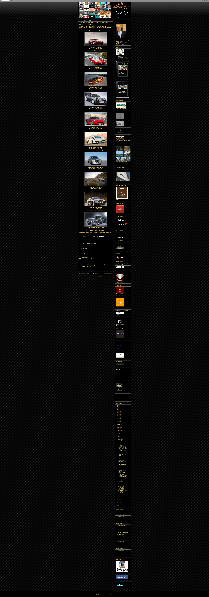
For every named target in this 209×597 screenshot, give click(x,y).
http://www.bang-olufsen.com (121, 512)
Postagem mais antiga (108, 273)
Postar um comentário (84, 268)
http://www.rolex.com (119, 546)
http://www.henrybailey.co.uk (121, 528)
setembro (120, 428)
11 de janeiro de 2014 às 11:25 (86, 255)
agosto (119, 430)
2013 (118, 498)
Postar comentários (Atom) (97, 276)
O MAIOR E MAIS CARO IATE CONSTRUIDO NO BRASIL (122, 464)
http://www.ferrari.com (120, 523)
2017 (118, 418)
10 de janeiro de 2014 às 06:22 (86, 244)
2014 (118, 423)
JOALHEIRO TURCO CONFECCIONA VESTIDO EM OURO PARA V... (122, 454)
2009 (118, 504)
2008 (118, 505)
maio (119, 434)
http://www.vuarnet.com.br (120, 553)
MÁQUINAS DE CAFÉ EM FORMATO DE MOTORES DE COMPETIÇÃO (122, 488)
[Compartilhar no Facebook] (102, 236)
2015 (118, 421)
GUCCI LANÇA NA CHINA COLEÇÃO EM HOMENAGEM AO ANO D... (122, 450)
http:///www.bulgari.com (120, 516)
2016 (118, 420)
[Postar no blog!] (100, 236)
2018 (118, 417)
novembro (120, 425)
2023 (118, 409)
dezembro (120, 424)
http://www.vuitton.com (120, 555)
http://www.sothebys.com (120, 548)
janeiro (119, 440)
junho (119, 433)
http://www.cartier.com (120, 518)
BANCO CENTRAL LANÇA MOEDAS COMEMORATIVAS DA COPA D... (122, 472)
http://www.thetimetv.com (120, 552)
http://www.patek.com (119, 543)
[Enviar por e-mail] (99, 236)
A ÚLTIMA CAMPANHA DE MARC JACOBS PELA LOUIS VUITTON (122, 495)
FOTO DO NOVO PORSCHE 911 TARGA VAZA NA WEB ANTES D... (122, 476)
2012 (118, 499)
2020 (118, 414)
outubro (119, 427)
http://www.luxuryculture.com (121, 537)
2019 (118, 415)
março (119, 437)
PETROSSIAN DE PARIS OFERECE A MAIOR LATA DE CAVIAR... (122, 484)
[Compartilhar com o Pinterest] (103, 236)
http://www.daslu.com (119, 521)
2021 (118, 412)
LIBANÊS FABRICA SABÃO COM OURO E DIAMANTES (122, 491)
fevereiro (119, 439)
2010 (118, 502)
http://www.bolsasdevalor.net (121, 514)
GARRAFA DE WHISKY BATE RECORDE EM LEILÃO (122, 461)
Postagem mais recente (84, 273)
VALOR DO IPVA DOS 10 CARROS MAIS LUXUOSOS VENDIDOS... (122, 480)
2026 (118, 405)
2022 (118, 411)
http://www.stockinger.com (120, 550)
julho (119, 431)
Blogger (111, 594)
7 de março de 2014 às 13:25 (86, 266)
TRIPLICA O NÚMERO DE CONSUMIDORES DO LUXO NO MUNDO (122, 458)
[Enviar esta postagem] (97, 236)
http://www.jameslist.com (120, 534)
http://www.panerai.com (120, 541)
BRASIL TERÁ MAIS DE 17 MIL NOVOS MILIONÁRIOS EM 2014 (122, 443)
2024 (118, 408)
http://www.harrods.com (120, 527)
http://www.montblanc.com (120, 539)
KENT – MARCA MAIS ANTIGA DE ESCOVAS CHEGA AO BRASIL (122, 468)
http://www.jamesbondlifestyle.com (122, 532)
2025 (118, 406)
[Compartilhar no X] (101, 236)
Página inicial (96, 273)
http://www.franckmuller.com (121, 525)
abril (119, 436)
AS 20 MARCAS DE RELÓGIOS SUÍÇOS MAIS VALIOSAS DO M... (122, 446)
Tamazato (83, 257)
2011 (118, 501)
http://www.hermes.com (120, 530)
